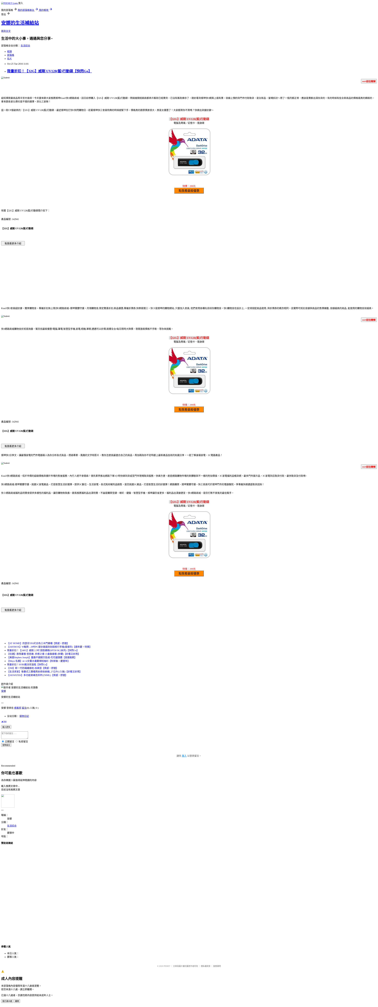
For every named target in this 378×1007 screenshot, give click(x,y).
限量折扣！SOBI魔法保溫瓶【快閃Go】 (28, 664)
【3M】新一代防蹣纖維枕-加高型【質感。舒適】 (32, 668)
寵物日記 (24, 716)
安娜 (3, 691)
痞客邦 (17, 708)
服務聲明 (217, 966)
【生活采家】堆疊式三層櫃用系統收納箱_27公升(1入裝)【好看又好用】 (44, 671)
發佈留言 (6, 745)
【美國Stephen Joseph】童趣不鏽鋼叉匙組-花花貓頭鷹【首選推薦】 (42, 657)
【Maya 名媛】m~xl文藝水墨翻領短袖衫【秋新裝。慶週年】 (38, 661)
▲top (3, 721)
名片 (9, 58)
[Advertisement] (164, 271)
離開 (17, 1001)
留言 (24, 708)
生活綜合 (25, 45)
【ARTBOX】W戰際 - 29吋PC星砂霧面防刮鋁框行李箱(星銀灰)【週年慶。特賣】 (49, 647)
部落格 (10, 55)
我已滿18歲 (7, 1001)
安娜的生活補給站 (20, 23)
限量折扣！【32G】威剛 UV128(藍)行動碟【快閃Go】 (49, 71)
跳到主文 (6, 31)
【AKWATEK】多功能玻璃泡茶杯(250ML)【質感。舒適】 (37, 675)
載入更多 (6, 727)
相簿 (9, 51)
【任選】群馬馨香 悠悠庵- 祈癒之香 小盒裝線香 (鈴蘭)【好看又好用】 (43, 654)
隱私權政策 (205, 966)
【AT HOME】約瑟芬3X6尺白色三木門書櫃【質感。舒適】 (38, 643)
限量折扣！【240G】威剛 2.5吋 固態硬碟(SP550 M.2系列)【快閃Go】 (43, 650)
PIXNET (167, 966)
